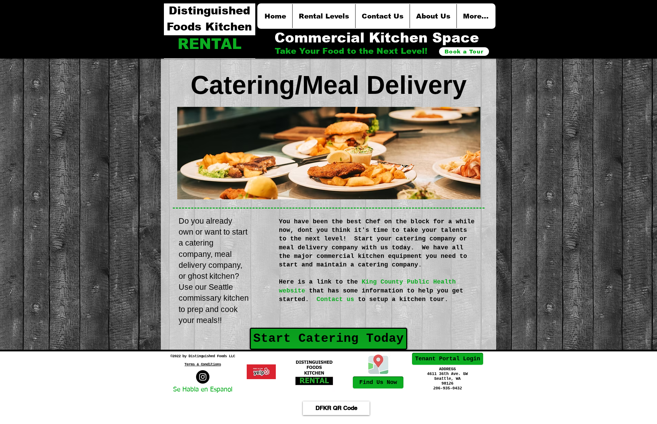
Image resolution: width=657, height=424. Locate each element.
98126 (447, 383)
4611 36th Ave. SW (447, 374)
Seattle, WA (447, 378)
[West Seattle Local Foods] (202, 377)
